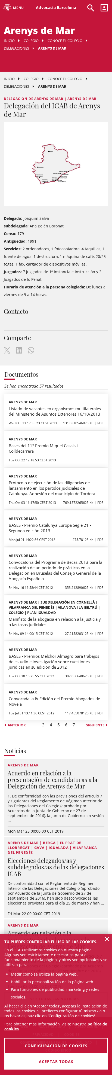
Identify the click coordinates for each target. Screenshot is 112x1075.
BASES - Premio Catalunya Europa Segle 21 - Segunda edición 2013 (50, 527)
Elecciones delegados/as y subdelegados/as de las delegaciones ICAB (56, 867)
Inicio (9, 40)
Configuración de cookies (56, 1045)
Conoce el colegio (65, 40)
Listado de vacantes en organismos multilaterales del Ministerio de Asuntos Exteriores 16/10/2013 (55, 411)
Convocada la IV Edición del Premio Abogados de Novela (54, 701)
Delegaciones (16, 48)
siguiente (95, 725)
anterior (17, 725)
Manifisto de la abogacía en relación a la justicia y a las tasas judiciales (55, 621)
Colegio (31, 40)
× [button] (107, 939)
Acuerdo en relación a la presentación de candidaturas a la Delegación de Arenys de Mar (52, 779)
